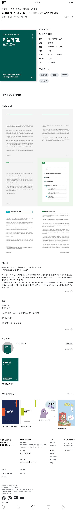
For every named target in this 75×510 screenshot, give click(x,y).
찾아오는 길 (53, 446)
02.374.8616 (25, 453)
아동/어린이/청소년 (44, 29)
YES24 (54, 75)
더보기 (68, 394)
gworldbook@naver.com (28, 462)
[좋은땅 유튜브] (22, 498)
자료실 (51, 463)
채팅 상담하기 (53, 460)
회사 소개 (52, 442)
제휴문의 (22, 473)
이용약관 (22, 470)
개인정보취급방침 (7, 473)
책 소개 (4, 9)
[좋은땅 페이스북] (4, 498)
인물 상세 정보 (69, 343)
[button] (71, 394)
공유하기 (68, 17)
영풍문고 (44, 81)
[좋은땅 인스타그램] (10, 498)
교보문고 (44, 75)
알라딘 (64, 75)
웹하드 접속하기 (69, 450)
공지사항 (52, 453)
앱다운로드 (5, 477)
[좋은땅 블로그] (16, 498)
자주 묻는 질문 (53, 456)
